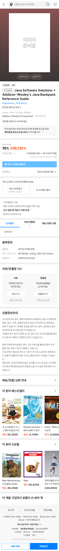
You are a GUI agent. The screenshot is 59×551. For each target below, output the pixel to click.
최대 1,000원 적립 (45, 171)
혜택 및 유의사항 (16, 300)
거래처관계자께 (38, 532)
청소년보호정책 (42, 529)
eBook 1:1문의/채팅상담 (28, 520)
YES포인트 (7, 153)
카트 (55, 5)
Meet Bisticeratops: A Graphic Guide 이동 (11, 471)
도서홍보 (26, 535)
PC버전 (18, 532)
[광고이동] (47, 4)
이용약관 (15, 529)
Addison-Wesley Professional (17, 116)
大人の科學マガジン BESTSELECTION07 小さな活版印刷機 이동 (11, 417)
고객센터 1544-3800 (12, 516)
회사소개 (26, 532)
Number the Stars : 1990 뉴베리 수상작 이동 (32, 416)
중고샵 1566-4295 (48, 516)
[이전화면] (4, 4)
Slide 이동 (32, 470)
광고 (34, 535)
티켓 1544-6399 (30, 516)
